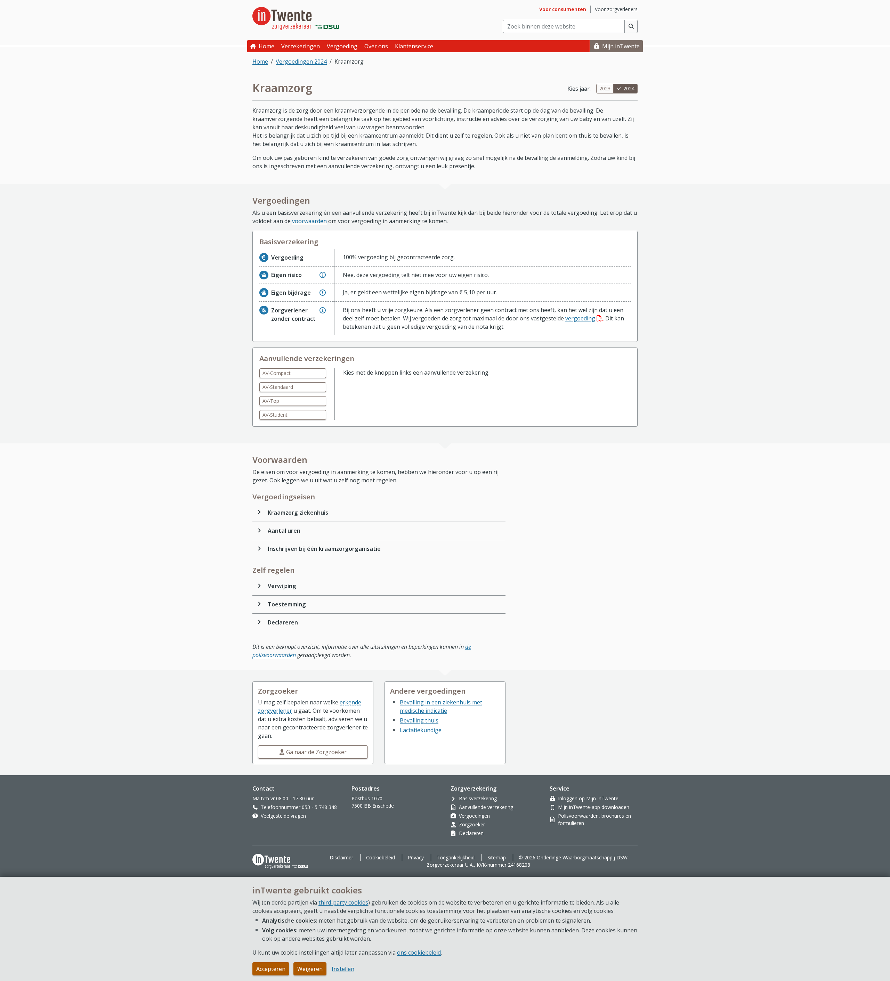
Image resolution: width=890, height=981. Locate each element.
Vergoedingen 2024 (301, 61)
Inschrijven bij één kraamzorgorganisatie (324, 549)
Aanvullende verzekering (486, 807)
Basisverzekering (478, 798)
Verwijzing (282, 586)
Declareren (283, 622)
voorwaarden (309, 221)
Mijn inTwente (621, 46)
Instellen (343, 969)
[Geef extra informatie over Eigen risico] (322, 275)
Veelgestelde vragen (283, 815)
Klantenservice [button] (414, 46)
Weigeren (310, 969)
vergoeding (584, 318)
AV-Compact (276, 373)
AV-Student (275, 414)
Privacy (416, 857)
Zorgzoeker (472, 824)
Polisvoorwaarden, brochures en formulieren (594, 819)
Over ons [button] (376, 46)
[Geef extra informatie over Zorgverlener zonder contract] (322, 310)
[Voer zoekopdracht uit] (631, 26)
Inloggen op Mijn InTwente (588, 798)
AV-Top (270, 401)
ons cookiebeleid (419, 952)
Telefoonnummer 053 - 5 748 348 (299, 807)
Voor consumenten (562, 9)
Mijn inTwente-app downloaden (593, 807)
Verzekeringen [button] (300, 46)
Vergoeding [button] (342, 46)
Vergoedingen (474, 815)
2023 (604, 88)
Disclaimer (341, 857)
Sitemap (496, 857)
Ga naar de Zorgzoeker (316, 752)
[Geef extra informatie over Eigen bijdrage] (322, 292)
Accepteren (270, 969)
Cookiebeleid (380, 857)
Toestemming (287, 604)
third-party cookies (343, 902)
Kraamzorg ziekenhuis (298, 512)
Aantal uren (284, 530)
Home (266, 46)
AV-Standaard (277, 387)
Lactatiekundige (421, 730)
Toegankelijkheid (456, 857)
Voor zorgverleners (616, 9)
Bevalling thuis (419, 720)
